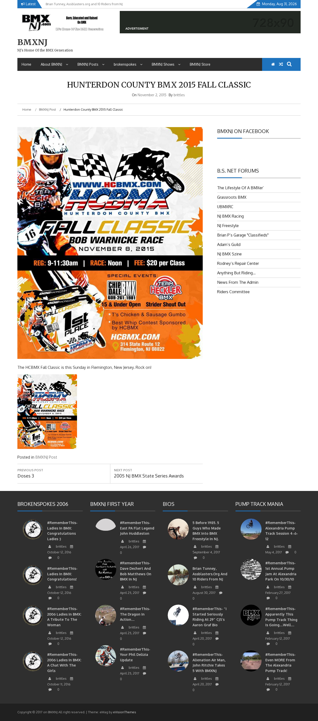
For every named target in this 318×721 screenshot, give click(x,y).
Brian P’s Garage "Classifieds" (243, 235)
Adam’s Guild (228, 244)
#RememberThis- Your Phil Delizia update (135, 654)
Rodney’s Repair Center (238, 263)
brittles (179, 95)
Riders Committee (233, 291)
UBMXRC (225, 206)
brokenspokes (125, 64)
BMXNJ (32, 42)
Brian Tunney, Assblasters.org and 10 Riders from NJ (210, 573)
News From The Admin (237, 282)
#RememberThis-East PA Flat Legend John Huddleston (137, 528)
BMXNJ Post (46, 457)
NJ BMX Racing (230, 216)
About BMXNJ (51, 64)
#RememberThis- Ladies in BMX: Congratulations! (62, 573)
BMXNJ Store (200, 64)
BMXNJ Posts (88, 64)
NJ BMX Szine (229, 253)
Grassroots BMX (231, 197)
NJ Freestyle (228, 225)
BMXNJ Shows (163, 64)
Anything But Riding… (236, 272)
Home (26, 64)
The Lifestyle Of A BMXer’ (240, 187)
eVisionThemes (124, 712)
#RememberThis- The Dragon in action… (135, 614)
